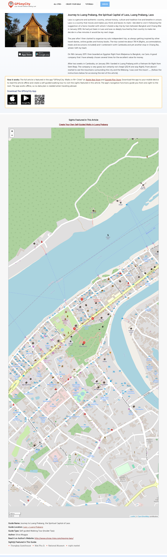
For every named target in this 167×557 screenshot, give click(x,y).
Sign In (105, 4)
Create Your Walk (73, 4)
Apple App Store (93, 80)
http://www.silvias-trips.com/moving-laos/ (54, 538)
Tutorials (89, 4)
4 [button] (92, 318)
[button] (12, 131)
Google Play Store (113, 80)
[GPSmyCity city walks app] (22, 4)
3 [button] (74, 328)
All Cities (57, 4)
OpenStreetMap (143, 516)
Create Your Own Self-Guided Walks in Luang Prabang (83, 124)
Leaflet (132, 516)
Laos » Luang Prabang (33, 527)
